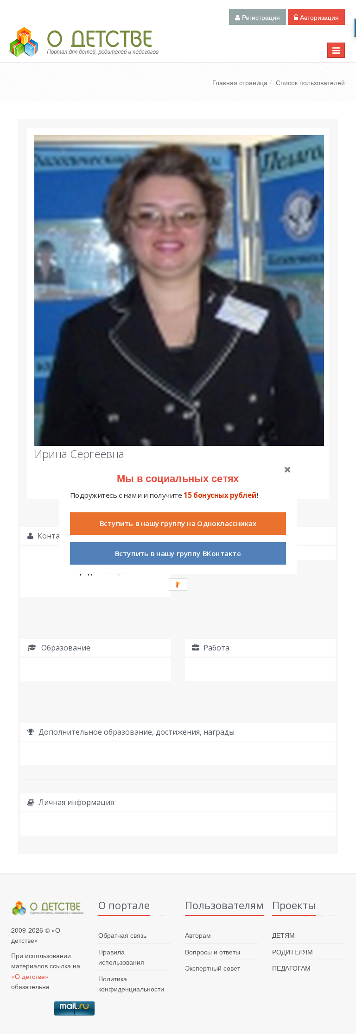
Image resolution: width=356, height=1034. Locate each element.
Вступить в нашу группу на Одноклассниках (178, 523)
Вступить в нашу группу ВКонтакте (178, 553)
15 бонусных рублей (220, 495)
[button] (178, 478)
